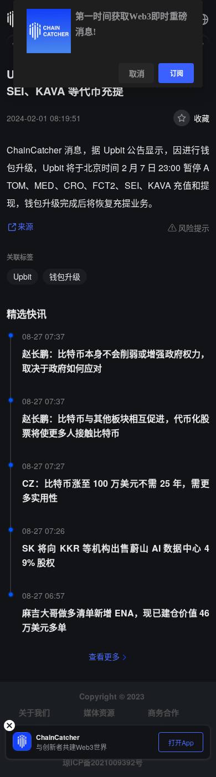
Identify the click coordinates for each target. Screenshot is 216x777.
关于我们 (34, 712)
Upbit (22, 276)
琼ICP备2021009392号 (103, 762)
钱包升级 (64, 276)
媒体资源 (99, 712)
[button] (202, 19)
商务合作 (163, 712)
